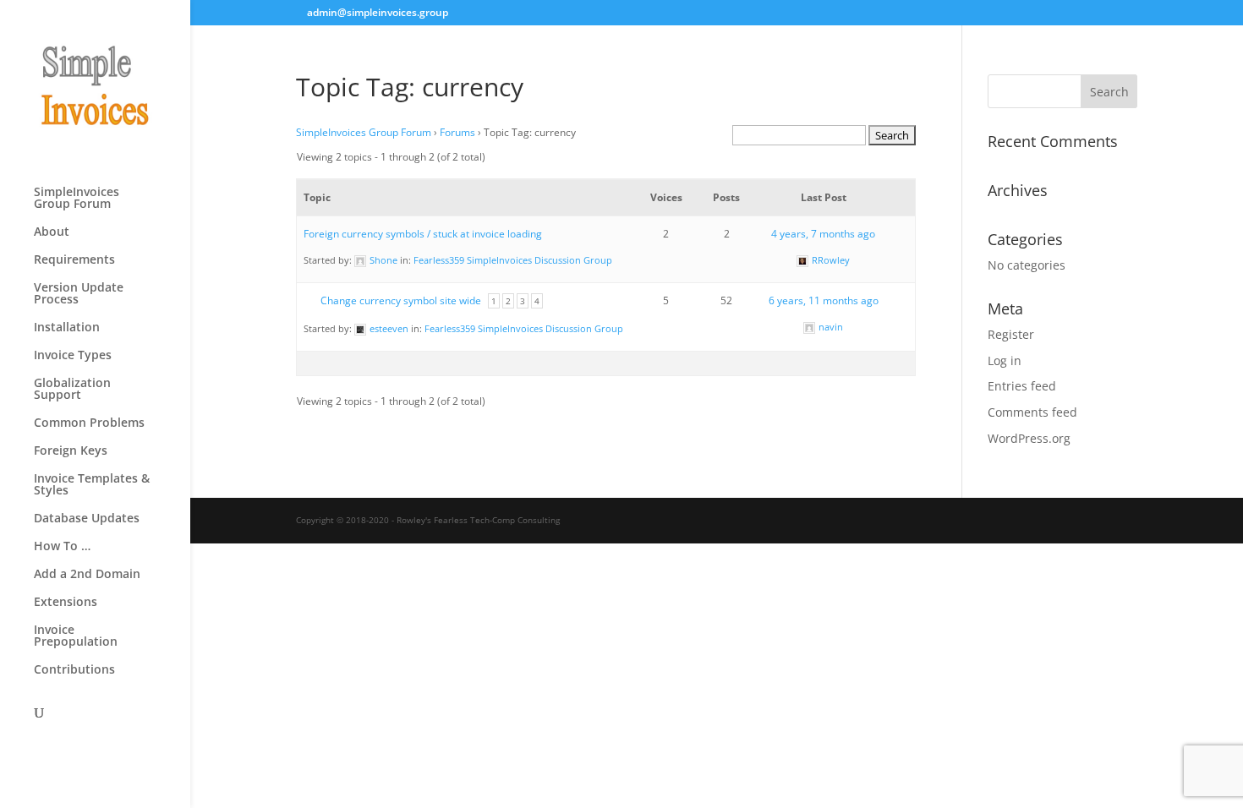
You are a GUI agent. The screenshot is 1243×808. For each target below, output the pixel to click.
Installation (67, 328)
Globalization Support (72, 389)
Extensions (65, 602)
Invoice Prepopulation (76, 636)
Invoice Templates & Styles (92, 485)
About (51, 232)
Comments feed (1032, 412)
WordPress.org (1029, 438)
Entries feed (1022, 386)
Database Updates (87, 519)
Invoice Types (73, 356)
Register (1011, 334)
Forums (457, 132)
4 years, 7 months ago (823, 234)
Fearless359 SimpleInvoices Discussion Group (512, 260)
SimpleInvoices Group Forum (76, 198)
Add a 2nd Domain (87, 574)
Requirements (74, 260)
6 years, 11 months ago (824, 300)
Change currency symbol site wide (400, 300)
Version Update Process (78, 294)
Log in (1004, 360)
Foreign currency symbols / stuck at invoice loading (423, 234)
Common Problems (89, 423)
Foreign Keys (70, 451)
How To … (62, 547)
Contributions (74, 670)
